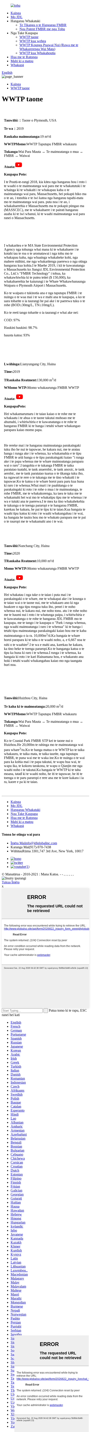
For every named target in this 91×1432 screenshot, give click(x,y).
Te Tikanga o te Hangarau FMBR (42, 25)
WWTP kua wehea (32, 41)
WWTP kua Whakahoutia (37, 53)
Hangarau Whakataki (25, 810)
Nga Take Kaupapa (24, 814)
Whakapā (17, 65)
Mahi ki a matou (22, 61)
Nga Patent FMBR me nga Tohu (42, 29)
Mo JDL (17, 17)
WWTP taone (28, 37)
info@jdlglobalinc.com (34, 843)
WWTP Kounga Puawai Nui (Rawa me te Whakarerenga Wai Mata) (48, 47)
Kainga (16, 13)
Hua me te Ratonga (24, 57)
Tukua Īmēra (10, 882)
